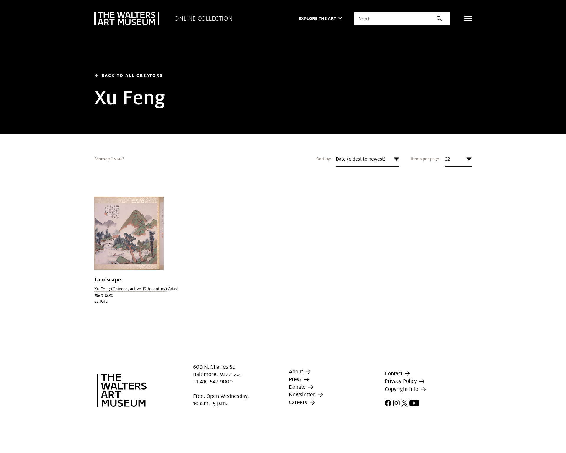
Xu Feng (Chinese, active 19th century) (130, 288)
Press (296, 379)
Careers (299, 402)
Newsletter (303, 394)
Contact (394, 373)
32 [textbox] (447, 159)
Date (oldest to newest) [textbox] (361, 159)
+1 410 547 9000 (213, 381)
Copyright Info (402, 389)
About (297, 371)
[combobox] (367, 159)
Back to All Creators (128, 75)
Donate (298, 386)
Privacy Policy (401, 381)
